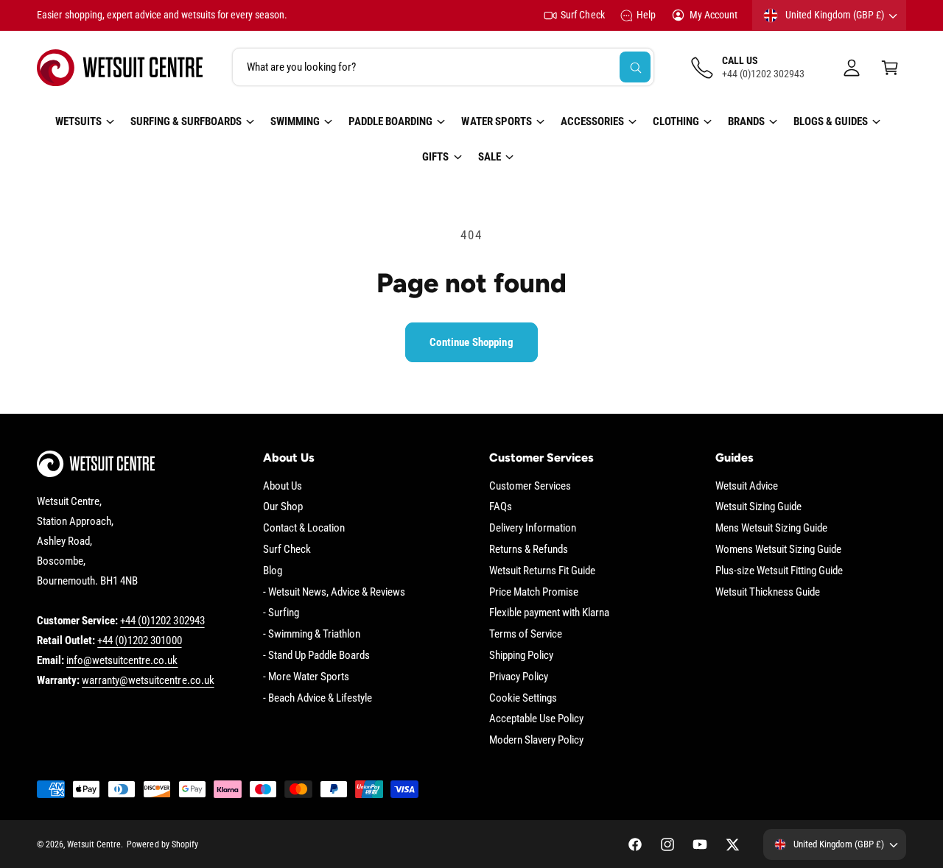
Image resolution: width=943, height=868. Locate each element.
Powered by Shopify (162, 844)
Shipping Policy (521, 655)
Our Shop (283, 506)
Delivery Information (532, 527)
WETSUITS (78, 121)
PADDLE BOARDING (390, 121)
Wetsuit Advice (746, 486)
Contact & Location (304, 527)
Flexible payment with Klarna (549, 612)
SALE (489, 156)
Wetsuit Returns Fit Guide (542, 570)
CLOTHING (676, 121)
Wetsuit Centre (94, 844)
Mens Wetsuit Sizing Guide (771, 527)
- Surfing (281, 612)
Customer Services (530, 486)
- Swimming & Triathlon (311, 634)
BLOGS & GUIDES (830, 121)
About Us (282, 486)
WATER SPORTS (496, 121)
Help (646, 15)
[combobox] (442, 68)
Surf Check (582, 15)
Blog (272, 570)
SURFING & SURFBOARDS (186, 121)
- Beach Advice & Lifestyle (317, 698)
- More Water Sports (306, 676)
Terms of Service (525, 634)
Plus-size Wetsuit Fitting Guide (779, 570)
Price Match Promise (533, 592)
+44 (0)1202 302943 (162, 620)
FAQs (500, 506)
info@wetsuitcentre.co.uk (122, 660)
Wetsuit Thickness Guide (767, 592)
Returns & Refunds (528, 549)
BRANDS (746, 121)
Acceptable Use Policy (536, 718)
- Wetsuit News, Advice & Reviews (334, 592)
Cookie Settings (523, 698)
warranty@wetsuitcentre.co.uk (148, 680)
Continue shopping (471, 342)
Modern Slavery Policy (536, 740)
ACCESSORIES (592, 121)
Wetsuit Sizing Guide (758, 506)
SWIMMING (295, 121)
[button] (890, 68)
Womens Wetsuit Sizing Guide (778, 549)
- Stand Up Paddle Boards (316, 655)
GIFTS (435, 156)
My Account (713, 15)
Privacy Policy (518, 676)
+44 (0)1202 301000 (139, 640)
